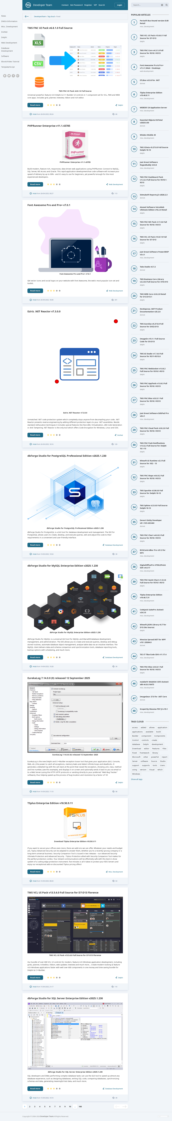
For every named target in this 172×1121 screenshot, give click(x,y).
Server (135, 761)
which (160, 769)
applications (137, 732)
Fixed (134, 753)
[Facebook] (13, 75)
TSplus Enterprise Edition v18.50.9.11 (50, 803)
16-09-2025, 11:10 (47, 791)
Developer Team (47, 1116)
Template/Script (8, 67)
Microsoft (136, 757)
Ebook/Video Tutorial (10, 61)
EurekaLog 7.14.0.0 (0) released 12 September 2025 (58, 678)
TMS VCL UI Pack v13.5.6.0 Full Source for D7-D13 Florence (62, 892)
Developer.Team (40, 16)
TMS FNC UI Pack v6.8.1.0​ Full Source (50, 28)
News (3, 16)
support (135, 765)
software (144, 761)
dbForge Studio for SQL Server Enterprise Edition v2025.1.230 (65, 998)
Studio (163, 761)
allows (152, 727)
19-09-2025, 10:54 (47, 554)
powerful (155, 757)
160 (80, 1106)
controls (145, 740)
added (143, 727)
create (154, 740)
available (149, 732)
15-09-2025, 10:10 (47, 1098)
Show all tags (136, 779)
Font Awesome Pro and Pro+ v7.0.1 (48, 205)
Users (162, 765)
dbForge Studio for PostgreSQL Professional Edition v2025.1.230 (66, 455)
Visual (151, 769)
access (135, 727)
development (157, 744)
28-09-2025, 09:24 (47, 114)
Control (135, 740)
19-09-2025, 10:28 (47, 666)
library (155, 753)
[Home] (27, 16)
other (145, 757)
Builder (135, 736)
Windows (136, 774)
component (146, 736)
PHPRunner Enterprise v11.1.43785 (48, 125)
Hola (34, 114)
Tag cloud (51, 16)
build (158, 732)
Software (5, 56)
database (136, 744)
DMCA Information (9, 21)
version (143, 769)
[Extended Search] (162, 5)
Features (156, 748)
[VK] (4, 75)
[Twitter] (9, 75)
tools (155, 765)
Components (159, 736)
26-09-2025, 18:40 (47, 300)
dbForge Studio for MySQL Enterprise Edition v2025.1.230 (62, 565)
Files (164, 748)
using (134, 769)
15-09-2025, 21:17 (47, 987)
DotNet (4, 32)
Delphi (4, 37)
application (162, 727)
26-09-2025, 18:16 (47, 444)
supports (146, 765)
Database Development (7, 49)
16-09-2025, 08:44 (47, 881)
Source (154, 761)
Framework (144, 753)
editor (146, 748)
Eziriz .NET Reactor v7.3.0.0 (43, 311)
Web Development (9, 43)
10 (70, 1106)
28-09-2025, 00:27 (47, 193)
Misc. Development (9, 26)
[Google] (17, 75)
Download (136, 748)
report (164, 757)
